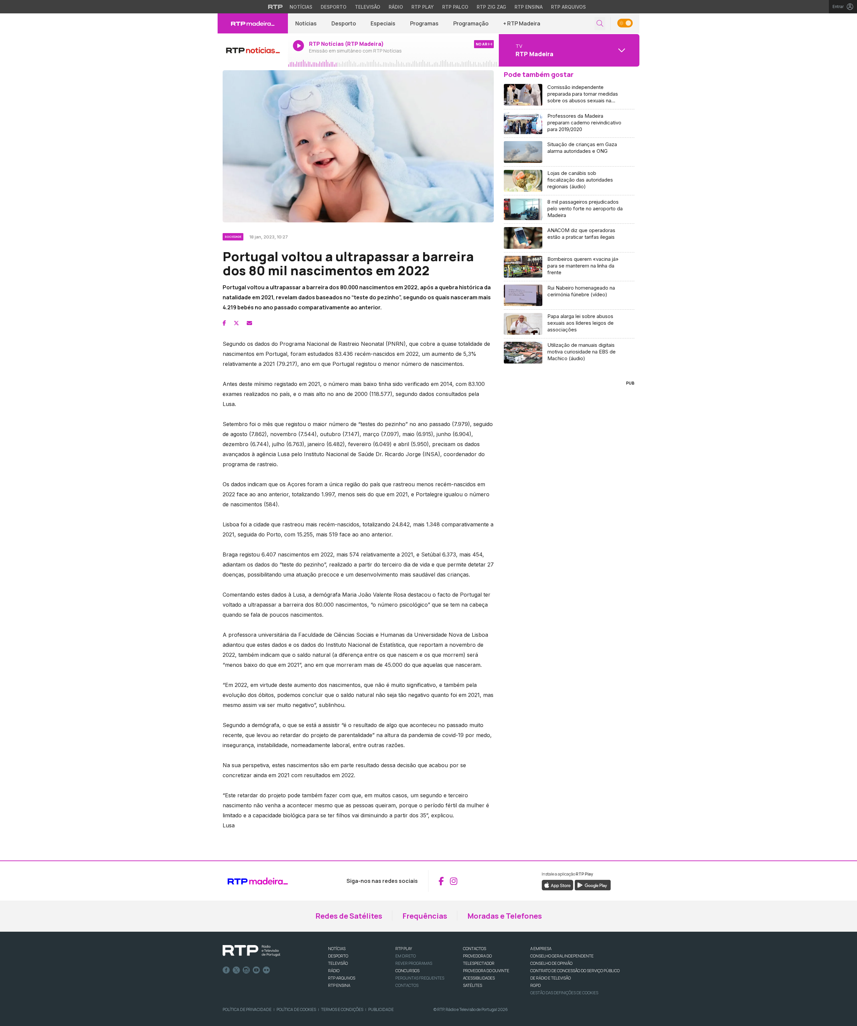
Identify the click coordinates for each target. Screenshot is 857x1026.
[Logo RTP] (251, 950)
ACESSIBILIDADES (479, 978)
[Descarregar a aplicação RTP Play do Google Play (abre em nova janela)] (592, 885)
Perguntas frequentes (419, 978)
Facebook (226, 970)
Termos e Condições (342, 1009)
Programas (424, 23)
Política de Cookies (296, 1009)
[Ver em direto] (253, 50)
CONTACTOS (474, 948)
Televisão (367, 7)
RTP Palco (455, 7)
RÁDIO (333, 970)
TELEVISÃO (338, 963)
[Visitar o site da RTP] (275, 6)
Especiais (383, 23)
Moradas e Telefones (504, 916)
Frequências (424, 916)
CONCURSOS (407, 970)
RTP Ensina (529, 7)
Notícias (301, 7)
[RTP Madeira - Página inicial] (253, 23)
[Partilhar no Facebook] (224, 323)
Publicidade (381, 1009)
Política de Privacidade (247, 1009)
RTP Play (422, 7)
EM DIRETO (405, 956)
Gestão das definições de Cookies (564, 993)
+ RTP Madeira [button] (521, 23)
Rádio (396, 7)
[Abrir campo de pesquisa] (600, 23)
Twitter (236, 970)
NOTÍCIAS (336, 948)
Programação (470, 23)
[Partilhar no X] (236, 323)
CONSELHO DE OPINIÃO (551, 963)
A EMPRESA (540, 948)
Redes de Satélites (348, 916)
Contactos (406, 985)
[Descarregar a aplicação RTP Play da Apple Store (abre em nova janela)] (557, 885)
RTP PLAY (403, 948)
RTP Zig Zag (491, 7)
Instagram (246, 970)
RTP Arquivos (568, 7)
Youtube (256, 970)
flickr (266, 970)
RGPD (535, 985)
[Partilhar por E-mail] (249, 323)
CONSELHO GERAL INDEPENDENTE (562, 956)
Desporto (333, 7)
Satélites (472, 985)
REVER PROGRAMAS (413, 963)
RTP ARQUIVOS (341, 978)
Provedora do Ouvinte (486, 970)
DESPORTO (338, 956)
